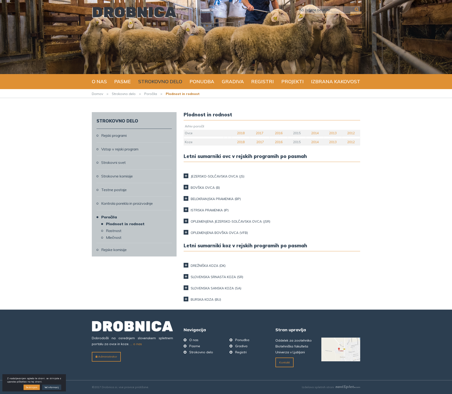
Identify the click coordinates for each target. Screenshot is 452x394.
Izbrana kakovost (335, 81)
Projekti (292, 81)
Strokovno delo (160, 81)
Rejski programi (114, 135)
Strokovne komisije (117, 176)
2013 (333, 133)
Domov (97, 94)
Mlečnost (113, 237)
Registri (262, 81)
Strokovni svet (113, 162)
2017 (259, 133)
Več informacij (51, 387)
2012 (351, 133)
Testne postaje (114, 189)
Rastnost (113, 230)
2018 (241, 133)
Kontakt (284, 362)
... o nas (136, 344)
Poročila (150, 94)
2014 (315, 133)
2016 (278, 133)
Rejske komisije (114, 249)
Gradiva (233, 81)
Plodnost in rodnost (125, 223)
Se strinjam (31, 387)
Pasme (122, 81)
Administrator (107, 356)
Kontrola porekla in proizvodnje (127, 203)
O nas (99, 81)
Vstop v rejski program (119, 149)
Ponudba (202, 81)
